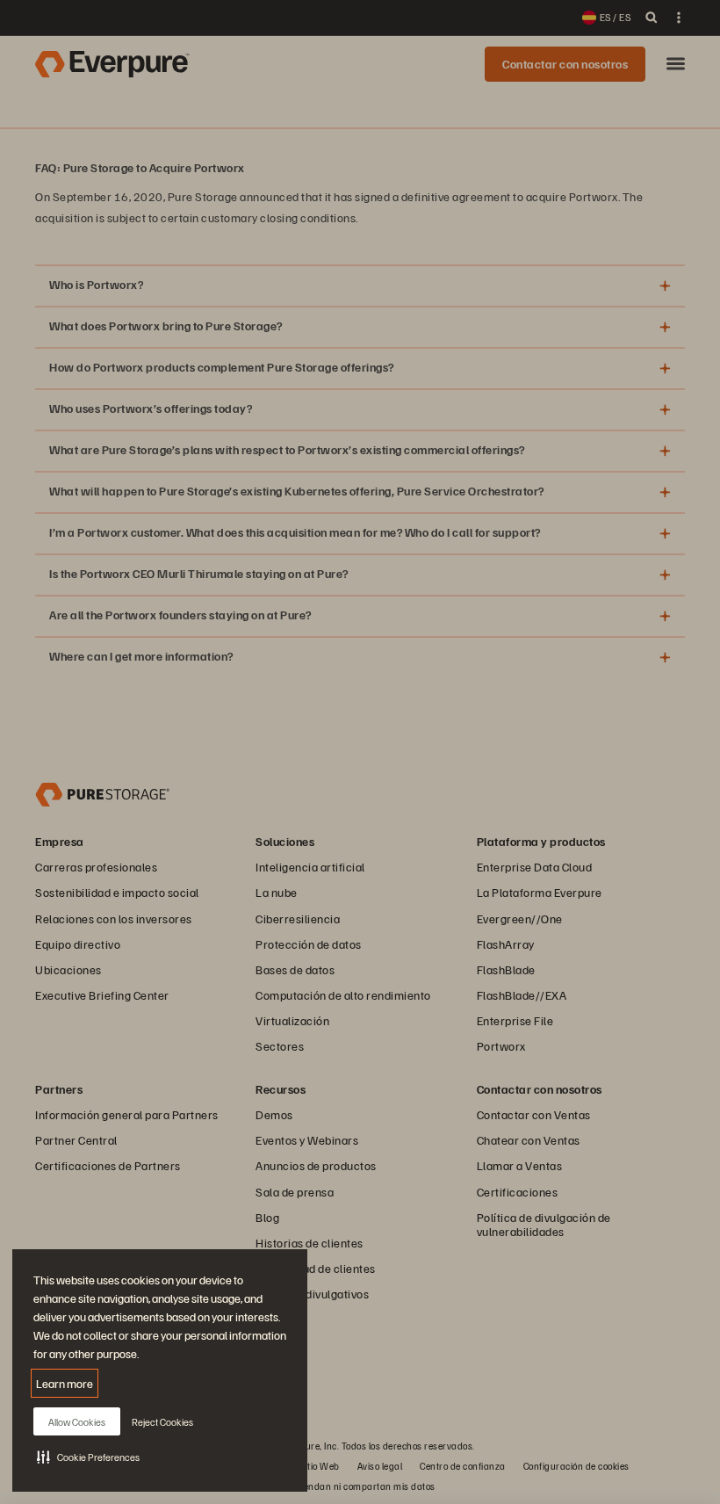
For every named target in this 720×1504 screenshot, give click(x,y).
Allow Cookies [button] (76, 1421)
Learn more (64, 1383)
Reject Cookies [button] (162, 1421)
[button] (88, 1457)
